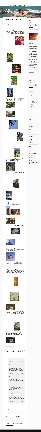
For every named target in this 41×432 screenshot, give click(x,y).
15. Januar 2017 (11, 361)
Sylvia (9, 364)
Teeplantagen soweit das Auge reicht (10, 351)
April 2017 (30, 132)
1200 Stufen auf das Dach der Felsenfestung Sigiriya (21, 351)
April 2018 (30, 122)
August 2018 (30, 119)
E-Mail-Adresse (18, 416)
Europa (28, 5)
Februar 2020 (30, 113)
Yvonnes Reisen (20, 1)
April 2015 (30, 146)
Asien (31, 5)
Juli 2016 (30, 143)
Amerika (25, 5)
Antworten (22, 361)
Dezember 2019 (31, 116)
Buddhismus (7, 346)
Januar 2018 (30, 126)
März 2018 (30, 123)
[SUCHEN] (37, 77)
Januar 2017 (30, 136)
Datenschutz (21, 430)
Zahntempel (13, 346)
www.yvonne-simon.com (31, 65)
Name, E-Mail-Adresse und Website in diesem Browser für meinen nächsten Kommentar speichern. (15, 423)
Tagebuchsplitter (10, 5)
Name (6, 416)
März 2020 (30, 112)
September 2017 (31, 129)
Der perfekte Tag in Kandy (14, 19)
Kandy (10, 346)
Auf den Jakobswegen (20, 5)
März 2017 (30, 133)
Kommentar (7, 409)
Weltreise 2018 (14, 5)
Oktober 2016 (30, 139)
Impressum (19, 430)
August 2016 (30, 142)
